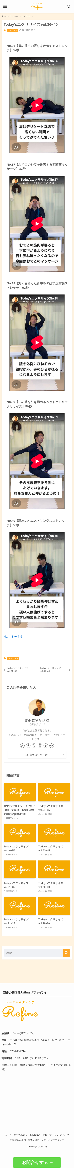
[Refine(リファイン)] (37, 6)
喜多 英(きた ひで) (37, 720)
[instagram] (40, 745)
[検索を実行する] (66, 953)
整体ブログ (33, 1139)
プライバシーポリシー (52, 1139)
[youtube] (51, 745)
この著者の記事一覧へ (37, 754)
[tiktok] (46, 745)
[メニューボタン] (5, 6)
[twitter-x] (34, 745)
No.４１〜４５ (13, 636)
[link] (22, 745)
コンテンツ (12, 30)
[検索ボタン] (69, 6)
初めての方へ (20, 1135)
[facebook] (28, 745)
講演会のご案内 (18, 1139)
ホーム (8, 1135)
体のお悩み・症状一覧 (40, 1135)
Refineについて (61, 1135)
